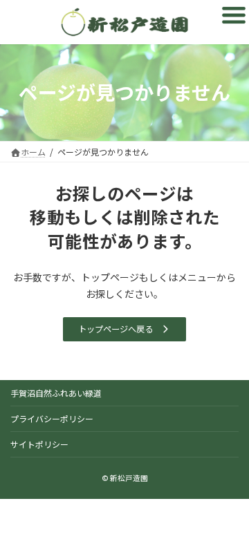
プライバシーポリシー (51, 418)
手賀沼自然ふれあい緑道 (56, 393)
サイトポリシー (39, 444)
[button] (124, 329)
